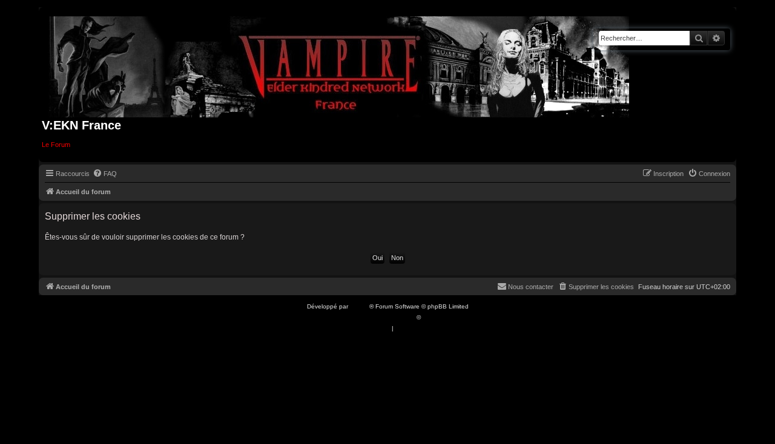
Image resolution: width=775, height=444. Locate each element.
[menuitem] (105, 173)
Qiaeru (432, 317)
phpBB (359, 306)
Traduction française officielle (374, 317)
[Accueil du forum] (339, 64)
